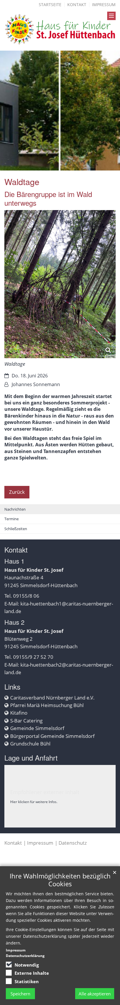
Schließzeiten (15, 528)
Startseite (50, 4)
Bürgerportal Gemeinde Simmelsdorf (52, 736)
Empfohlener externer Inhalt (44, 792)
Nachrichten (15, 509)
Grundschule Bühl (30, 743)
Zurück (17, 492)
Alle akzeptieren (95, 994)
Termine (11, 518)
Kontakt (76, 4)
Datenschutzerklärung (25, 955)
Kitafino (18, 712)
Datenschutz (73, 842)
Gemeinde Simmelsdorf (37, 728)
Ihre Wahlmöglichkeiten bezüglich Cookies (60, 880)
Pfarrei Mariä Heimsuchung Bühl (47, 705)
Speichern (20, 994)
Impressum (104, 4)
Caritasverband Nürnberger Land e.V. (52, 697)
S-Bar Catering (26, 720)
